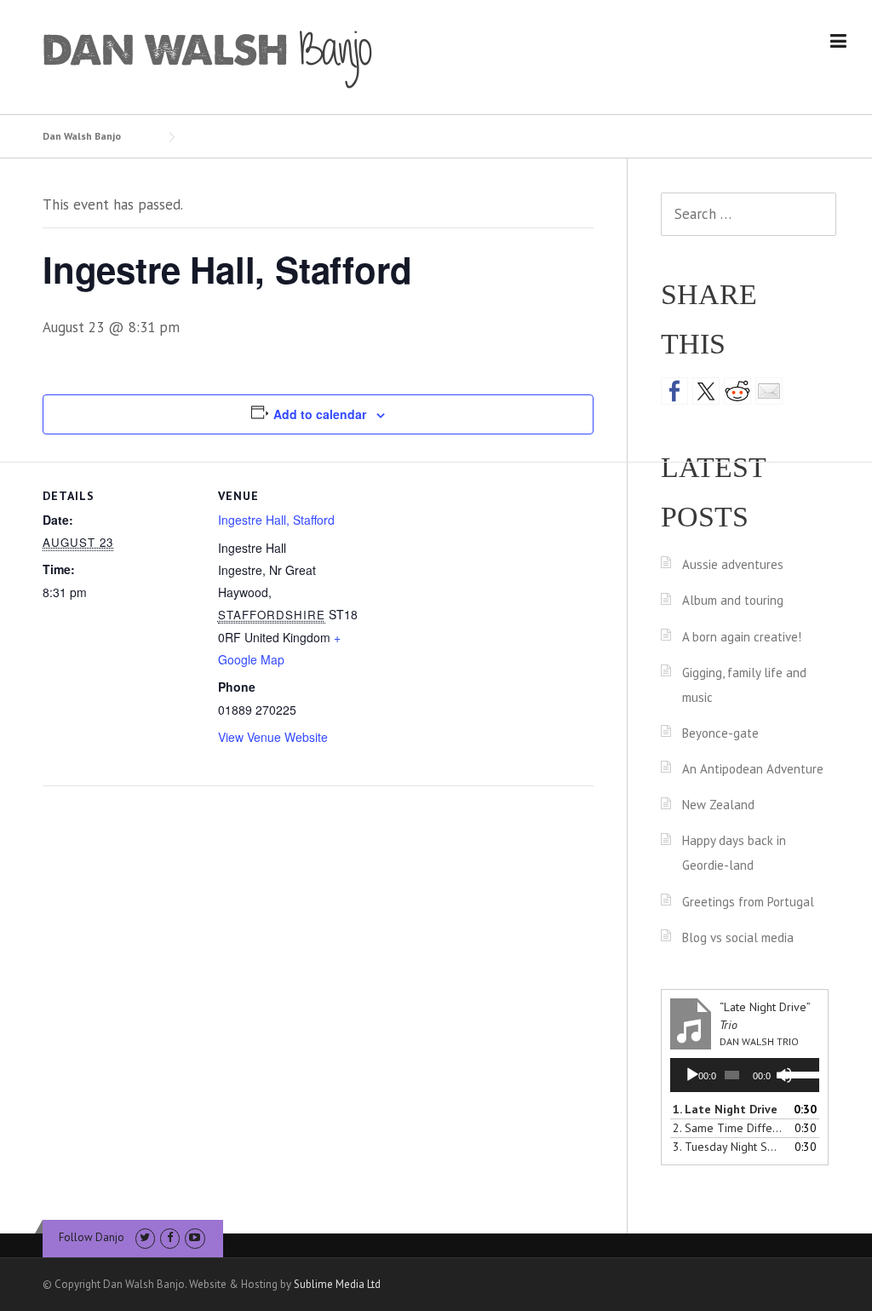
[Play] (692, 1075)
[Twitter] (145, 1237)
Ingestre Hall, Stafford (276, 519)
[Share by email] (769, 391)
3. (728, 1146)
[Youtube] (194, 1237)
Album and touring (732, 600)
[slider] (798, 1073)
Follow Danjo (91, 1237)
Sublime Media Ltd (337, 1284)
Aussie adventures (732, 564)
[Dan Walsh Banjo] (209, 58)
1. (725, 1109)
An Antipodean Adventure (752, 769)
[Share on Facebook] (674, 391)
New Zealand (718, 804)
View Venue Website (273, 736)
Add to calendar (319, 414)
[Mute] (784, 1075)
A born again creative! (741, 637)
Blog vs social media (738, 937)
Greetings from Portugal (748, 902)
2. (728, 1128)
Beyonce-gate (720, 733)
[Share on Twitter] (706, 391)
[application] (744, 1075)
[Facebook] (170, 1237)
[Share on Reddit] (737, 391)
